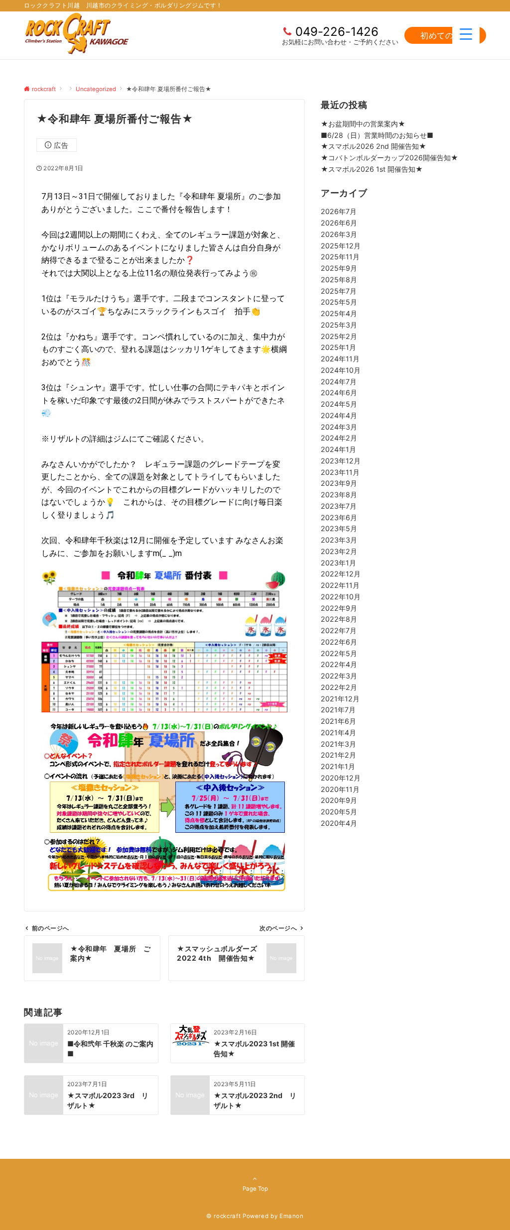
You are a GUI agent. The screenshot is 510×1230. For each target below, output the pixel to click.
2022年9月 (339, 608)
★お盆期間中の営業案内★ (363, 123)
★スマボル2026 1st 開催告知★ (372, 169)
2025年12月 (341, 245)
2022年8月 (339, 619)
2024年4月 (339, 415)
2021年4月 (338, 732)
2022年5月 (339, 653)
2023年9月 (339, 483)
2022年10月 (341, 596)
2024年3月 (339, 427)
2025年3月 (339, 325)
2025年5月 (339, 302)
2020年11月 (340, 789)
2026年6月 (339, 223)
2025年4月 (339, 313)
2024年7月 (339, 381)
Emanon (291, 1216)
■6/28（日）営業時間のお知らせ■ (377, 135)
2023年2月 (339, 551)
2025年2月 (339, 336)
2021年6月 (338, 721)
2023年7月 (339, 506)
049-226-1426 (337, 31)
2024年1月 (338, 449)
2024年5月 (339, 404)
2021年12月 (340, 698)
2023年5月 (339, 528)
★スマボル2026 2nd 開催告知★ (373, 146)
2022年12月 (341, 573)
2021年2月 (338, 755)
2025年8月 (339, 279)
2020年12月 (341, 778)
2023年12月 (341, 460)
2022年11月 (340, 585)
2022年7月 (339, 630)
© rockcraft (223, 1216)
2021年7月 (338, 709)
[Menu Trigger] (466, 33)
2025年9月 (339, 268)
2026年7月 (339, 211)
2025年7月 (339, 291)
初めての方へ (445, 35)
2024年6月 (339, 392)
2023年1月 (338, 563)
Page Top (255, 1188)
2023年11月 (340, 472)
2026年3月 (339, 234)
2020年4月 (339, 823)
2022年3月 (339, 675)
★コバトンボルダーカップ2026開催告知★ (389, 157)
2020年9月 (339, 800)
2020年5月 (339, 811)
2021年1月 (338, 766)
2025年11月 (340, 256)
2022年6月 (339, 642)
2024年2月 (339, 438)
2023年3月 (339, 540)
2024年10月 (341, 370)
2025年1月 (338, 347)
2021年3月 (338, 744)
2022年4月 (339, 664)
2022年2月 (339, 687)
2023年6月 (339, 517)
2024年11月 (340, 358)
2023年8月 (339, 494)
